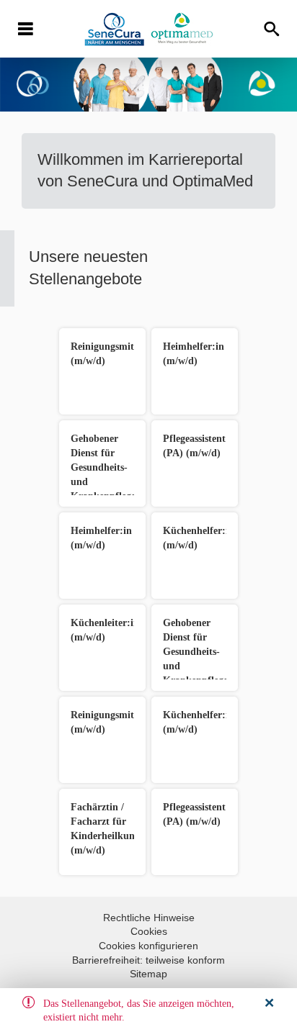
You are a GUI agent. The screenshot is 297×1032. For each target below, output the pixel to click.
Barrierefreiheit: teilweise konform (148, 960)
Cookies (148, 931)
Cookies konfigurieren (148, 945)
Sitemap (148, 973)
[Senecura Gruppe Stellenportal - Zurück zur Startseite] (148, 29)
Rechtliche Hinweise (149, 917)
